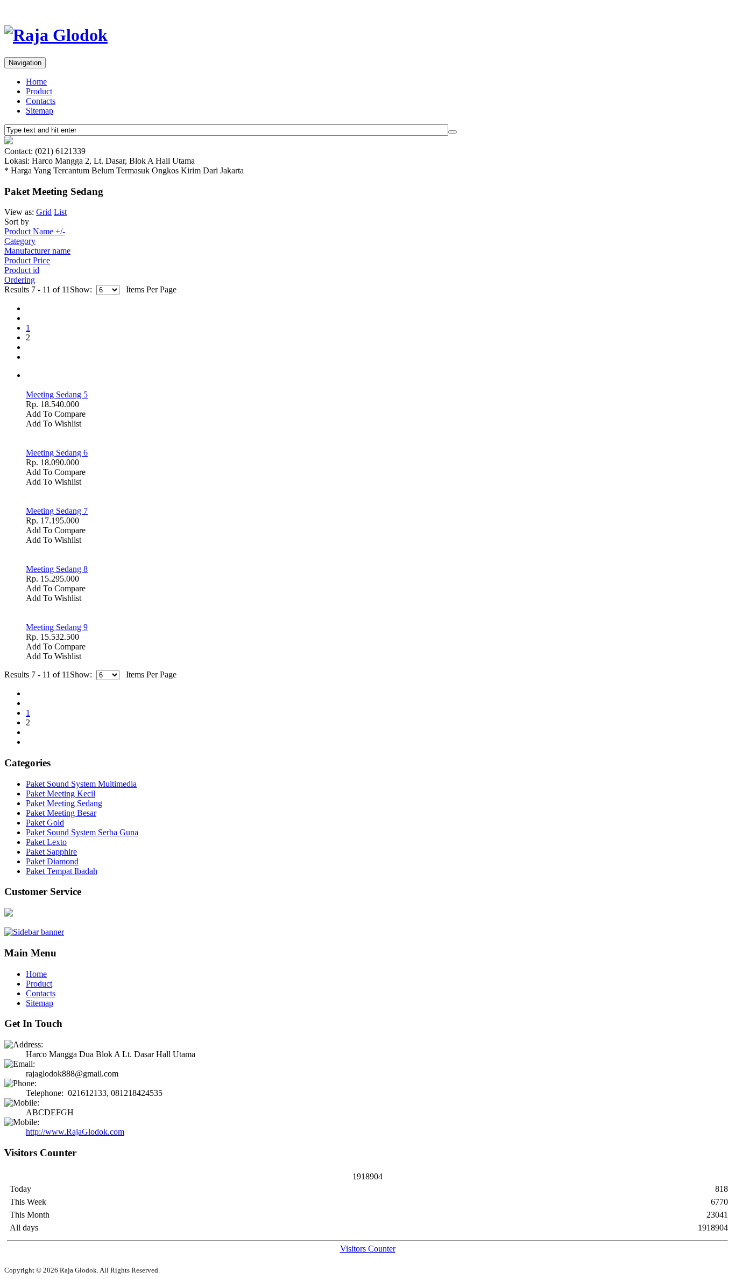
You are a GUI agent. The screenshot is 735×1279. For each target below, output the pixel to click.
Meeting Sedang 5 (57, 394)
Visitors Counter (367, 1248)
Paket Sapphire (51, 851)
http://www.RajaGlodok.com (75, 1131)
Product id (21, 270)
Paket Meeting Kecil (60, 793)
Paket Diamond (52, 861)
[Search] (452, 132)
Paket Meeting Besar (61, 812)
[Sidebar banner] (34, 931)
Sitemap (39, 110)
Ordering (19, 279)
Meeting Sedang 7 (57, 510)
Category (20, 241)
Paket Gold (45, 822)
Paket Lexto (46, 842)
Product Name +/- (34, 231)
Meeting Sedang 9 (57, 627)
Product (39, 91)
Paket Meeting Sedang (64, 803)
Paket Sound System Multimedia (81, 783)
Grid (44, 211)
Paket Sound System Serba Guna (82, 832)
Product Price (27, 260)
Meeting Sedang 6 (57, 452)
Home (36, 81)
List (60, 211)
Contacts (40, 101)
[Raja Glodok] (56, 35)
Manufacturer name (37, 250)
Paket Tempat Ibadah (61, 871)
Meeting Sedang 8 (57, 569)
